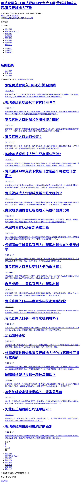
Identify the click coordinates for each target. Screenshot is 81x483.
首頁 (14, 79)
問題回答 (8, 75)
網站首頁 (8, 29)
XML (3, 15)
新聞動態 (8, 36)
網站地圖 (15, 15)
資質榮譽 (8, 42)
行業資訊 (8, 73)
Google (8, 15)
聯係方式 (8, 45)
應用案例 (8, 38)
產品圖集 (8, 34)
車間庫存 (8, 40)
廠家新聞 (8, 71)
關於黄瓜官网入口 (12, 31)
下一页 (7, 448)
